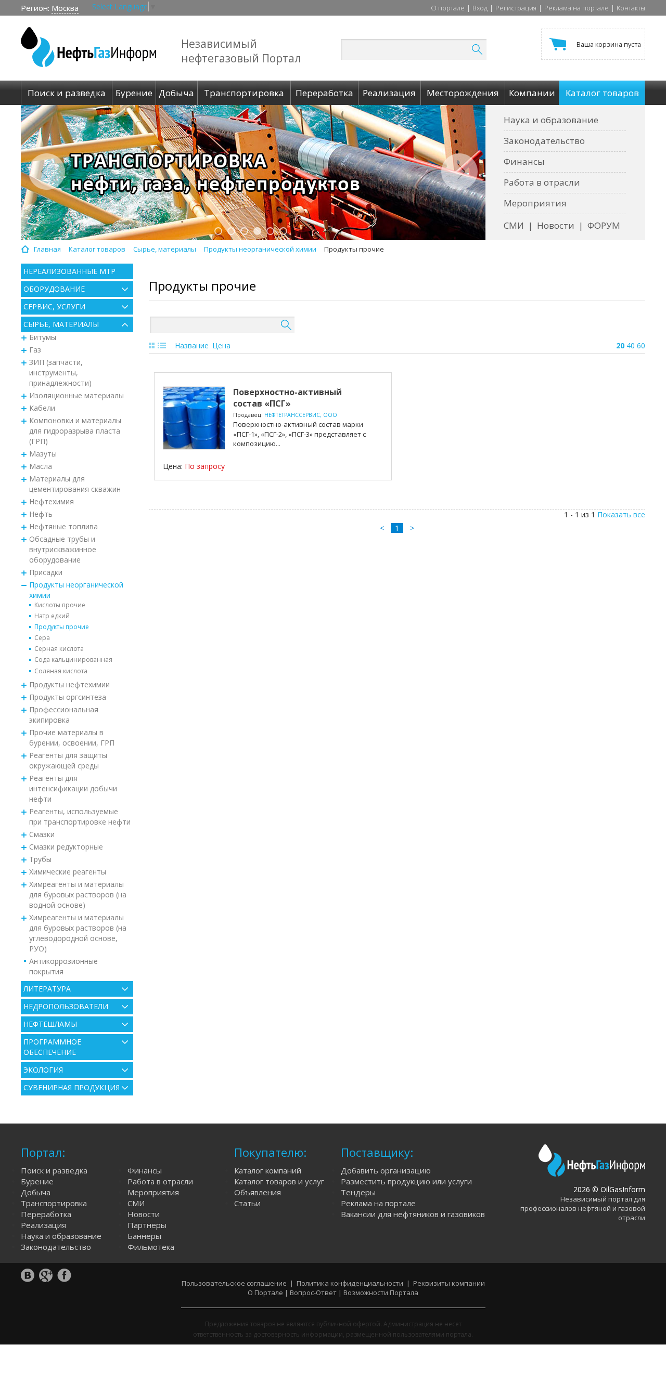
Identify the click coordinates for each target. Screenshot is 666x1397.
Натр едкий (52, 615)
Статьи (247, 1203)
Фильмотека (150, 1247)
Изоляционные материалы (76, 395)
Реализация (43, 1225)
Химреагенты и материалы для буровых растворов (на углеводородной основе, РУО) (77, 933)
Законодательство (544, 141)
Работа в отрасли (542, 182)
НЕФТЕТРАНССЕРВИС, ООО (300, 415)
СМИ (514, 225)
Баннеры (144, 1236)
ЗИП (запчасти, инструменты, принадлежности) (60, 372)
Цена (221, 345)
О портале (448, 7)
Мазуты (43, 454)
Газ (35, 350)
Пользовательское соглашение (234, 1283)
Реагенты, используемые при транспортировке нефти (80, 816)
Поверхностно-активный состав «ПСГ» (287, 397)
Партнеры (146, 1225)
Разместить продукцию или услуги (406, 1181)
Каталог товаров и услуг (279, 1181)
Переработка (46, 1214)
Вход (480, 7)
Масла (40, 466)
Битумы (42, 337)
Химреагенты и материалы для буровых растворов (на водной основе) (77, 894)
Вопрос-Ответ (313, 1292)
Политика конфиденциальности (350, 1283)
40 (630, 345)
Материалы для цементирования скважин (75, 484)
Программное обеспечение (52, 1047)
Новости (555, 225)
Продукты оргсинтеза (67, 697)
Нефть (41, 514)
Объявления (257, 1192)
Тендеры (358, 1192)
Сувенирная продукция (71, 1087)
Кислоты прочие (59, 604)
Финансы (524, 161)
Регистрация (515, 7)
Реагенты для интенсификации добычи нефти (73, 788)
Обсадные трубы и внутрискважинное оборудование (62, 549)
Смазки (42, 834)
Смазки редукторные (66, 847)
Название (192, 345)
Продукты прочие (61, 626)
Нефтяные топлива (63, 526)
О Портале (265, 1292)
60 (641, 345)
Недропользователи (65, 1006)
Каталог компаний (267, 1170)
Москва (65, 8)
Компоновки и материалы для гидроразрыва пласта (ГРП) (75, 430)
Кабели (42, 408)
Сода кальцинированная (73, 659)
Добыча (35, 1192)
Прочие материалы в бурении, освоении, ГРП (71, 737)
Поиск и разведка (54, 1170)
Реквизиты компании (449, 1283)
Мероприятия (535, 203)
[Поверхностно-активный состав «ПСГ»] (194, 418)
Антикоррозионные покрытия (63, 966)
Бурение (37, 1181)
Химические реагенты (67, 872)
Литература (47, 989)
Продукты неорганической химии (76, 590)
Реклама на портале (576, 7)
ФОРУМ (603, 225)
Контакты (631, 7)
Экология (43, 1070)
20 (620, 345)
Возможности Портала (380, 1292)
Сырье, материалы (61, 324)
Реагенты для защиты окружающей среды (68, 760)
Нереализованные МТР (69, 271)
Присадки (45, 572)
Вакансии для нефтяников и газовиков (413, 1214)
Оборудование (54, 289)
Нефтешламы (50, 1024)
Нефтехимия (51, 501)
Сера (42, 637)
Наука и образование (551, 120)
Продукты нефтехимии (69, 684)
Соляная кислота (60, 671)
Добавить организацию (386, 1170)
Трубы (40, 859)
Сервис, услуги (54, 306)
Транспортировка (54, 1203)
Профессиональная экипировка (63, 714)
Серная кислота (59, 648)
